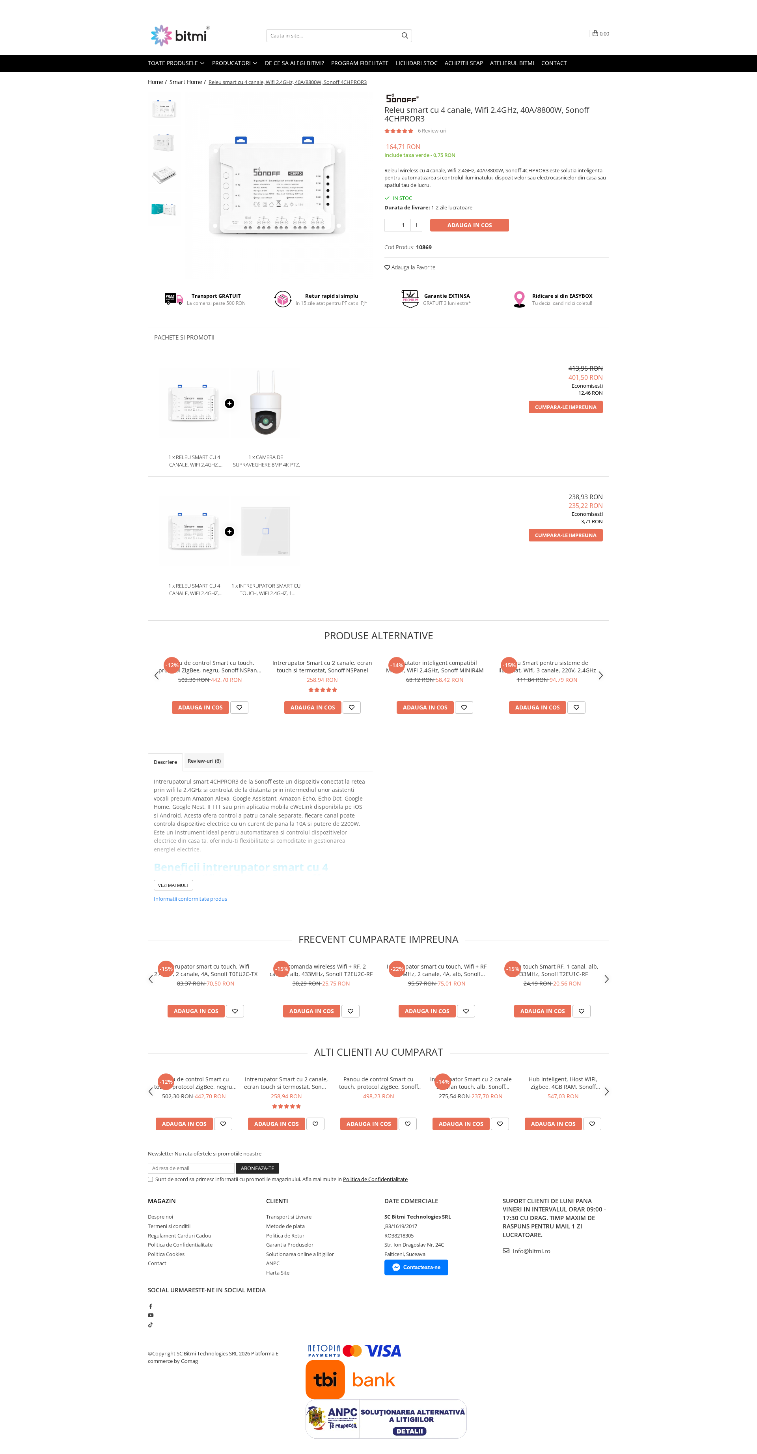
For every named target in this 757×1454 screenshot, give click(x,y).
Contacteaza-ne (421, 1267)
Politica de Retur (285, 1235)
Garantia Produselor (289, 1244)
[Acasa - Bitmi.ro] (187, 35)
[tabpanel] (279, 185)
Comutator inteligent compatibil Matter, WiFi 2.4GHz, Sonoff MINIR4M (435, 666)
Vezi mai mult (173, 885)
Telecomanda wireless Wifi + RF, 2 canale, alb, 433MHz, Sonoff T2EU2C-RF (321, 970)
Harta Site (277, 1272)
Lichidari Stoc (417, 63)
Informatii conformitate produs (190, 898)
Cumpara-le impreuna (566, 407)
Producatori (232, 63)
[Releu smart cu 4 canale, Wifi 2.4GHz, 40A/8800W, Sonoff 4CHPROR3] (279, 185)
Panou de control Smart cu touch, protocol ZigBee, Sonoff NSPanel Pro (378, 1082)
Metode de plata (285, 1226)
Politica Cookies (166, 1254)
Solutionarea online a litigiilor (300, 1254)
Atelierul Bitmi (512, 63)
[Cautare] (405, 35)
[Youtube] (150, 1315)
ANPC (273, 1263)
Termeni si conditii (169, 1226)
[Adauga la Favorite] (239, 707)
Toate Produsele (174, 63)
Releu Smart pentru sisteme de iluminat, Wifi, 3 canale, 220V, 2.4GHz (547, 666)
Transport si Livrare (288, 1216)
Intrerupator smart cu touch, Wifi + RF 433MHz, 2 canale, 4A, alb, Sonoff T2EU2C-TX (437, 970)
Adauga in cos (469, 225)
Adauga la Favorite (413, 267)
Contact (554, 63)
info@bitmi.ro (530, 1251)
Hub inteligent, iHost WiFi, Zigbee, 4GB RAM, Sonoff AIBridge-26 (563, 1082)
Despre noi (160, 1216)
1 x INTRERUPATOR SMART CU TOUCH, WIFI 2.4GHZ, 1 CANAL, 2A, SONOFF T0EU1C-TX (265, 589)
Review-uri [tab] (204, 760)
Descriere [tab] (165, 761)
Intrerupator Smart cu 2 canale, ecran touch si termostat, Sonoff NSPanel (322, 666)
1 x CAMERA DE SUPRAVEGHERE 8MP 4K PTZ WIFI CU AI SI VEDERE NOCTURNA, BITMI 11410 (266, 461)
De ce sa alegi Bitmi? (294, 63)
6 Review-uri (432, 130)
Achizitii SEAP (464, 63)
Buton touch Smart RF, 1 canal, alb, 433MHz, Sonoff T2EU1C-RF (552, 970)
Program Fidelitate (360, 63)
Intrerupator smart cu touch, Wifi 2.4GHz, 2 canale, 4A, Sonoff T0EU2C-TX (205, 970)
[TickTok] (150, 1324)
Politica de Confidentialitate (375, 1179)
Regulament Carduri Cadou (179, 1235)
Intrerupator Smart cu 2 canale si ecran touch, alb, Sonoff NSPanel (471, 1082)
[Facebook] (150, 1306)
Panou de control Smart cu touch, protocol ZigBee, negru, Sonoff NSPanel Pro (210, 666)
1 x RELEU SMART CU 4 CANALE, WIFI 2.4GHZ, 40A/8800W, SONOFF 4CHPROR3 (194, 461)
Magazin (162, 1201)
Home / (158, 82)
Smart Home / (188, 82)
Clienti (277, 1201)
